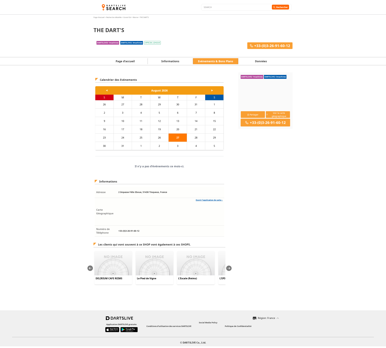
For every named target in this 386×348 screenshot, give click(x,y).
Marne (135, 17)
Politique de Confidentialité (238, 326)
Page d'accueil (99, 17)
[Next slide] (228, 268)
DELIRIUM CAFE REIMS (109, 278)
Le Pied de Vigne (146, 278)
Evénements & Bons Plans (215, 61)
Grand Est (127, 17)
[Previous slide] (90, 268)
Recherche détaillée (114, 17)
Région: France (266, 318)
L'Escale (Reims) (187, 278)
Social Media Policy (208, 322)
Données (261, 61)
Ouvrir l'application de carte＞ (209, 200)
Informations (170, 61)
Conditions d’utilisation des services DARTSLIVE (168, 326)
